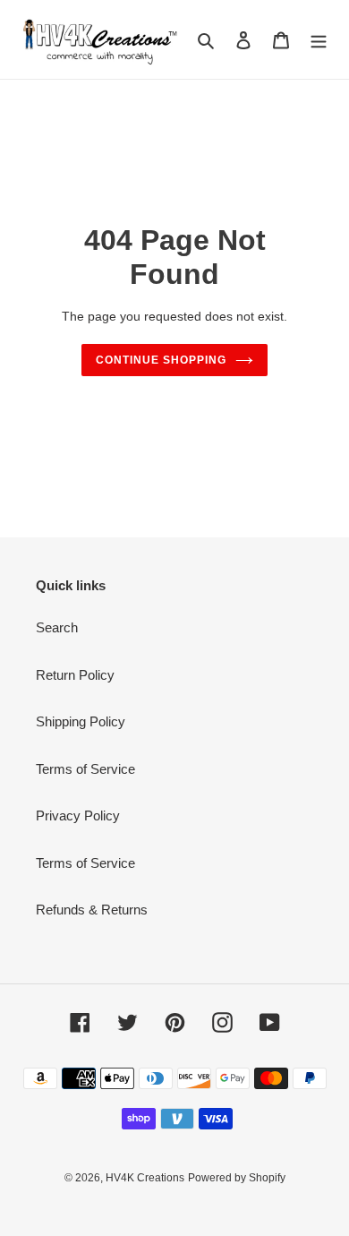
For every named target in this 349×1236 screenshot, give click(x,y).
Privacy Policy (78, 815)
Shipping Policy (80, 721)
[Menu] (318, 40)
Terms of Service (85, 769)
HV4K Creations (145, 1178)
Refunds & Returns (92, 909)
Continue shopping (161, 360)
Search (57, 627)
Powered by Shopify (236, 1178)
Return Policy (75, 674)
